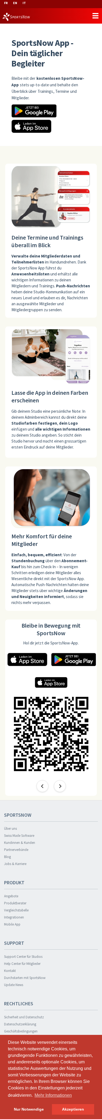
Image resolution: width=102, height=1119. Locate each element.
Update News (13, 985)
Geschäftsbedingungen (21, 1031)
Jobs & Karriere (15, 863)
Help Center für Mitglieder (22, 963)
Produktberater (15, 903)
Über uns (10, 828)
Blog (7, 856)
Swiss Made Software (19, 835)
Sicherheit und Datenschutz (24, 1017)
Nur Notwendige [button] (29, 1109)
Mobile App (12, 924)
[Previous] (42, 786)
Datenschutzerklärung (20, 1024)
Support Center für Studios (23, 956)
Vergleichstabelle (16, 910)
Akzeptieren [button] (73, 1109)
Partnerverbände (16, 849)
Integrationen (14, 917)
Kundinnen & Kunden (19, 842)
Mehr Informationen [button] (53, 1095)
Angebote (11, 896)
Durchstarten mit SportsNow (24, 977)
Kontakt (10, 970)
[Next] (60, 786)
